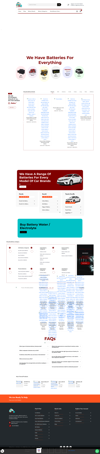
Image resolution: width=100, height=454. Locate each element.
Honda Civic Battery (23, 204)
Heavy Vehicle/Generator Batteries (42, 421)
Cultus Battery (45, 201)
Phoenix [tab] (52, 91)
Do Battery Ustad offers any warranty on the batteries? (32, 354)
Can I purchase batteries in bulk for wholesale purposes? (65, 366)
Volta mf (63, 275)
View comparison (71, 450)
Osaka (36, 435)
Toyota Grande (68, 207)
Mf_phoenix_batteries (22, 273)
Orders (76, 415)
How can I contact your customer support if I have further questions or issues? (65, 362)
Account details (78, 412)
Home (19, 11)
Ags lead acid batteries (22, 252)
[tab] (10, 251)
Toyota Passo (68, 210)
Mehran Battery (45, 210)
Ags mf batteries (21, 255)
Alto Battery (45, 204)
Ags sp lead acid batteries (23, 257)
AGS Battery (37, 427)
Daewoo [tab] (64, 91)
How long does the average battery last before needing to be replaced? (32, 363)
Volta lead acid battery (66, 272)
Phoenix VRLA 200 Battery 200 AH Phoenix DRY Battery (31, 142)
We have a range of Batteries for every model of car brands (35, 177)
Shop (24, 11)
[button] (1, 29)
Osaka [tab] (75, 91)
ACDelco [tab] (92, 91)
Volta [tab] (86, 91)
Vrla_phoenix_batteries (22, 278)
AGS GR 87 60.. (27, 381)
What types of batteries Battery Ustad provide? (30, 346)
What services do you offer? (26, 358)
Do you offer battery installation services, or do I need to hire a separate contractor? (65, 357)
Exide (36, 432)
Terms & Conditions (58, 418)
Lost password (78, 421)
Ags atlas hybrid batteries (23, 250)
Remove (41, 448)
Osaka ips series (43, 251)
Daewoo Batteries (38, 429)
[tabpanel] (58, 122)
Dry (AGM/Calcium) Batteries (41, 424)
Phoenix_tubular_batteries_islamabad (25, 276)
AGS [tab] (58, 91)
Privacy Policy (57, 421)
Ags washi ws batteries (22, 260)
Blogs (56, 424)
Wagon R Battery (46, 207)
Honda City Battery (23, 201)
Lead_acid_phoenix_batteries (23, 271)
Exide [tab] (69, 91)
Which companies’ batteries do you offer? (29, 350)
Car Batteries (37, 412)
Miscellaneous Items (55, 11)
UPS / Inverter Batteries (39, 415)
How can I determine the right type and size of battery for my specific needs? (65, 352)
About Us (56, 412)
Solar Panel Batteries (39, 418)
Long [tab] (81, 91)
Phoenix (36, 438)
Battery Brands (31, 11)
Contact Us (57, 415)
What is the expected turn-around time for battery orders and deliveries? (65, 347)
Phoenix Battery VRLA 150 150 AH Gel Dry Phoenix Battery (58, 144)
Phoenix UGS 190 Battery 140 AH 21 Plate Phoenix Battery (86, 107)
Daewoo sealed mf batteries (67, 255)
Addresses (77, 418)
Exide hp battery (43, 272)
